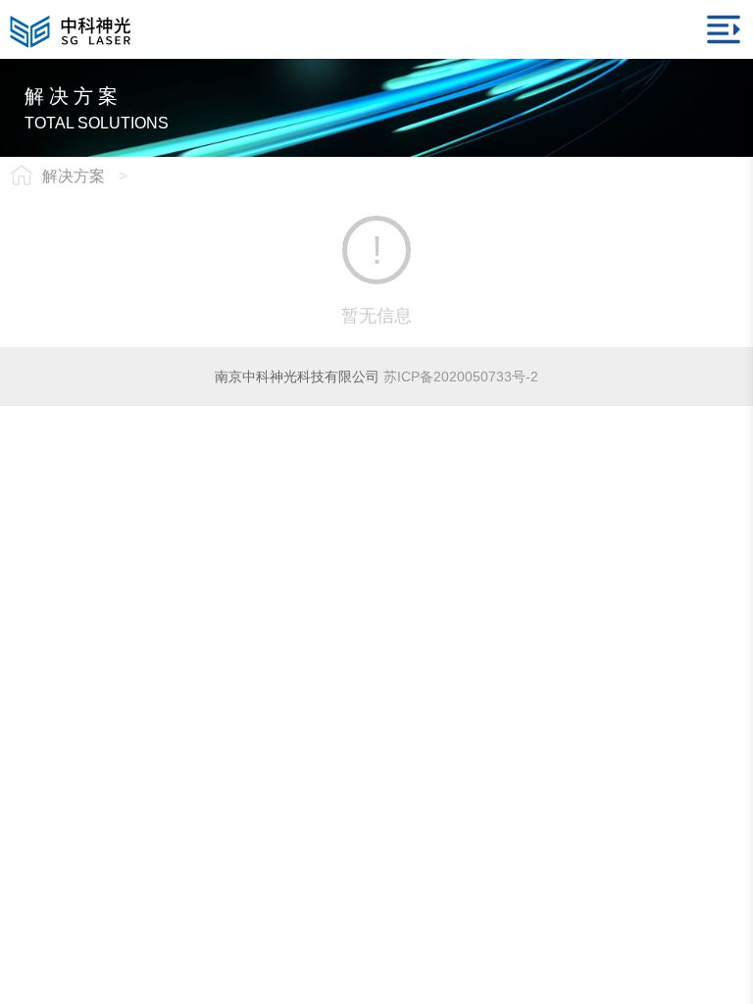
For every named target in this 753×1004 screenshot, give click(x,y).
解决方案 (73, 176)
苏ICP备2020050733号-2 (460, 376)
